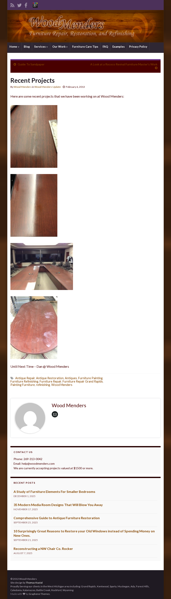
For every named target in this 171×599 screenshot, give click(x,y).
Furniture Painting (90, 378)
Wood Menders (22, 86)
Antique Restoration (50, 378)
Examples (118, 46)
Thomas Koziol (34, 582)
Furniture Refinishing (24, 381)
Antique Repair (25, 378)
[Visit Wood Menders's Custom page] (35, 4)
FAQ (105, 46)
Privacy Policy (138, 46)
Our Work (59, 46)
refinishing (43, 385)
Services (40, 46)
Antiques (71, 378)
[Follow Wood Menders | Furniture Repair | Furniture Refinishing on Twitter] (19, 4)
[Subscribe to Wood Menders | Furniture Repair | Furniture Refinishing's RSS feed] (12, 4)
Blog (27, 46)
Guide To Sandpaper (31, 64)
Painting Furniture (22, 385)
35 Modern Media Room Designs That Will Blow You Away (58, 505)
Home (13, 46)
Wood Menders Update (47, 86)
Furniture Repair (50, 381)
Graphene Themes (39, 593)
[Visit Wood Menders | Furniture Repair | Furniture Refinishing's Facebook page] (25, 4)
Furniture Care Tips (85, 46)
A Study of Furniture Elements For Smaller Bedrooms (54, 491)
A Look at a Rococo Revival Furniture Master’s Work (123, 64)
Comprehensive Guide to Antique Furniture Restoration (57, 518)
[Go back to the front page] (85, 26)
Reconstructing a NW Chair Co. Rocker (43, 549)
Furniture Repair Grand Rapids (83, 381)
